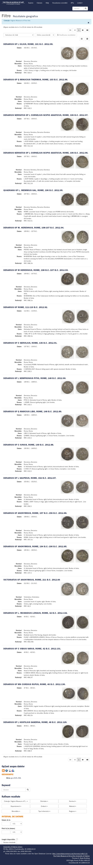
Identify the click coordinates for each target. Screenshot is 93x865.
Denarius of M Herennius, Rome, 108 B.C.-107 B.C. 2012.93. (35, 270)
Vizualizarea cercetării (59, 3)
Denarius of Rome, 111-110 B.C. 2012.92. (25, 307)
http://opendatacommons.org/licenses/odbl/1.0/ (70, 854)
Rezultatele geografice (25, 16)
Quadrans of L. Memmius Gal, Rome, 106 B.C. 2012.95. (33, 190)
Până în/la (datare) (8, 828)
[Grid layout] (87, 39)
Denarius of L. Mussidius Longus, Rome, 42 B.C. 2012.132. (35, 613)
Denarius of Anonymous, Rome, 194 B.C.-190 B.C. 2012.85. (35, 546)
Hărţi (47, 3)
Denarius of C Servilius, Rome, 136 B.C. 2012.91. (30, 343)
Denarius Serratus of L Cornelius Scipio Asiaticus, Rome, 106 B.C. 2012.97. (45, 115)
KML (19, 778)
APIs (72, 3)
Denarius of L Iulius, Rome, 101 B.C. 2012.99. (28, 44)
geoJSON (14, 778)
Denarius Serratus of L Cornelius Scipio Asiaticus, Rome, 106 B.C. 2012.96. (45, 152)
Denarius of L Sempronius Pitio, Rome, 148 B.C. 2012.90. (34, 378)
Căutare (39, 3)
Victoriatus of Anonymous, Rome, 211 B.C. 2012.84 (31, 579)
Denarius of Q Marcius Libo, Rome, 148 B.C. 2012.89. (32, 411)
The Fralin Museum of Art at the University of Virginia (71, 856)
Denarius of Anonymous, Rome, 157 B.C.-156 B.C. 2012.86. (35, 513)
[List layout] (81, 39)
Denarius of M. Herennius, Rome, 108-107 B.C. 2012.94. (33, 227)
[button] (83, 30)
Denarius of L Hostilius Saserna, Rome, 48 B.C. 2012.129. (35, 722)
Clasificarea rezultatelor (67, 35)
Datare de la (6, 820)
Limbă (79, 3)
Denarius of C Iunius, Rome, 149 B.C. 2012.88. (28, 444)
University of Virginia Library (12, 847)
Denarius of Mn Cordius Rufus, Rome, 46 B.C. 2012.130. (34, 684)
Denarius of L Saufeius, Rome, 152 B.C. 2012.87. (29, 478)
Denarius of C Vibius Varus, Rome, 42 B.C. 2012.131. (32, 648)
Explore (30, 3)
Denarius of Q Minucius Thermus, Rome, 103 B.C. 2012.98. (35, 79)
